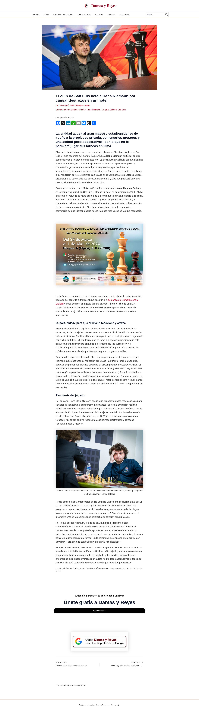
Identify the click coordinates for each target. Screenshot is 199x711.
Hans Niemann (93, 110)
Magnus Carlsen (109, 110)
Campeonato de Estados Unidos (71, 110)
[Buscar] (166, 14)
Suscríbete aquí (99, 611)
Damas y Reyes (103, 5)
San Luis (122, 110)
